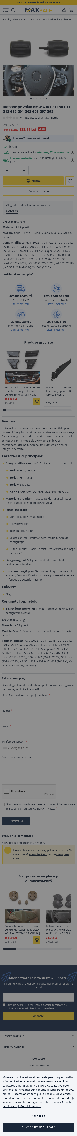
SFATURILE (38, 1116)
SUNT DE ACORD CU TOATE (38, 1127)
